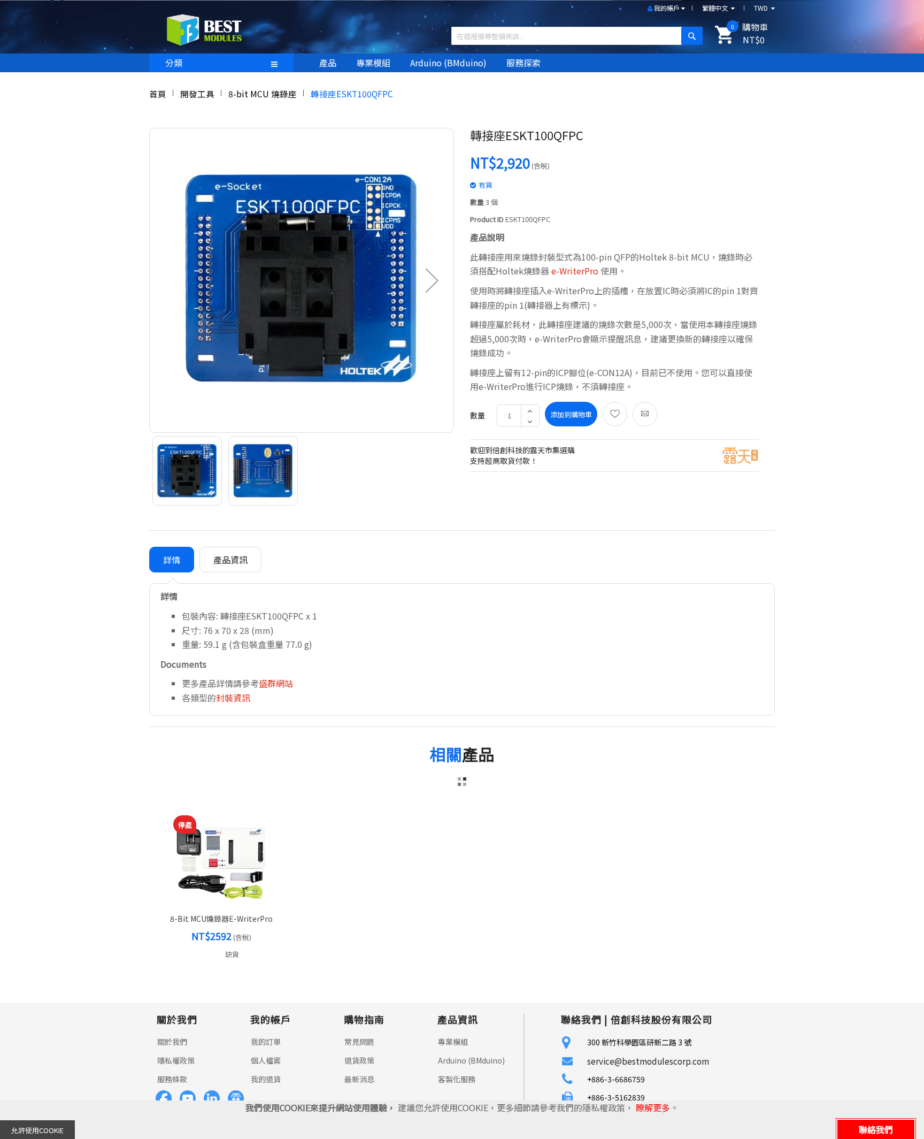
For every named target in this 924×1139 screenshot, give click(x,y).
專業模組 (453, 1041)
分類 (173, 62)
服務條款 (172, 1079)
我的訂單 (266, 1041)
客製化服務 (456, 1079)
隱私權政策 (176, 1060)
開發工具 (197, 94)
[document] (462, 1119)
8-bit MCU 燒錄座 (262, 94)
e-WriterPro (574, 270)
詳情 (171, 559)
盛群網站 (276, 683)
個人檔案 (266, 1060)
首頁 (157, 94)
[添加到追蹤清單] (615, 414)
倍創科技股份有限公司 (661, 1019)
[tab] (171, 560)
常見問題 (359, 1041)
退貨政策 (359, 1060)
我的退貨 (266, 1079)
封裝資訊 (233, 697)
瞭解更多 (653, 1107)
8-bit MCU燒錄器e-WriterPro (221, 918)
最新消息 (359, 1079)
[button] (432, 280)
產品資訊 (230, 559)
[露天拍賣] (740, 454)
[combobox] (573, 36)
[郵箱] (645, 414)
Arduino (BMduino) (471, 1060)
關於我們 (172, 1041)
